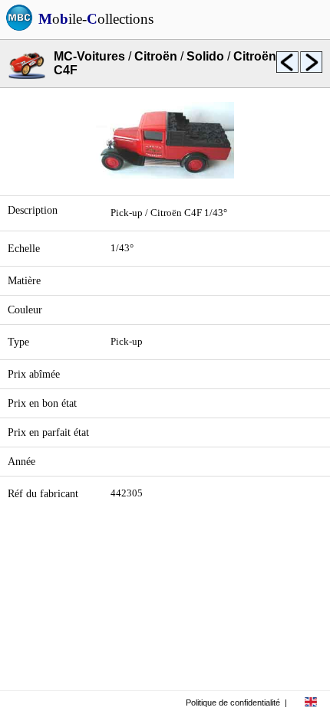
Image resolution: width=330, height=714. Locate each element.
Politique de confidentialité (233, 702)
